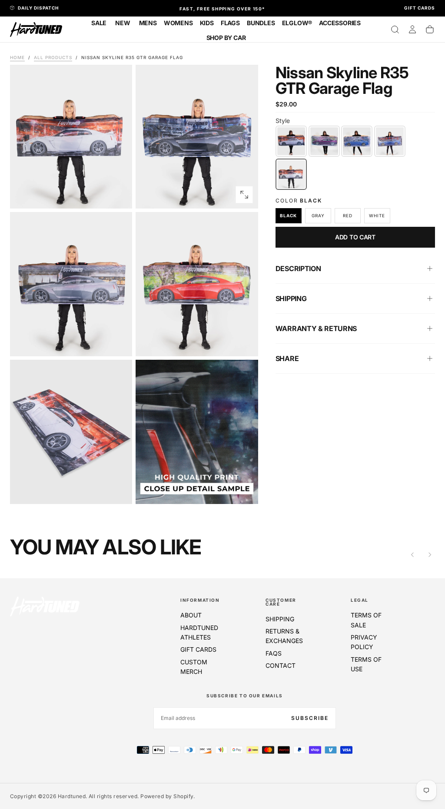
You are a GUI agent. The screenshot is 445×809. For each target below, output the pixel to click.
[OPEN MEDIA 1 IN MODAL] (244, 194)
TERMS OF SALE (366, 619)
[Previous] (412, 555)
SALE (98, 23)
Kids (207, 23)
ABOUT (191, 615)
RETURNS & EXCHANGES (284, 635)
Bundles (261, 23)
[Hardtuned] (45, 606)
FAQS (274, 653)
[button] (395, 29)
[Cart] (430, 29)
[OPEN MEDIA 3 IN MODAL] (244, 342)
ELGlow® (297, 23)
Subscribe (310, 718)
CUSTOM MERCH (193, 666)
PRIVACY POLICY (364, 641)
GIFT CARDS (198, 649)
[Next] (430, 555)
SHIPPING (280, 619)
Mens (148, 23)
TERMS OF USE (366, 664)
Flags (230, 23)
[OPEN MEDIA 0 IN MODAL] (118, 194)
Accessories (340, 23)
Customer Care (281, 602)
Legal (360, 600)
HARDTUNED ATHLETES (199, 632)
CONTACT (281, 665)
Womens (178, 23)
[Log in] (412, 29)
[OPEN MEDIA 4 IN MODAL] (118, 490)
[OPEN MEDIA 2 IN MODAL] (118, 342)
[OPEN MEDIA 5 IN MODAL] (244, 490)
